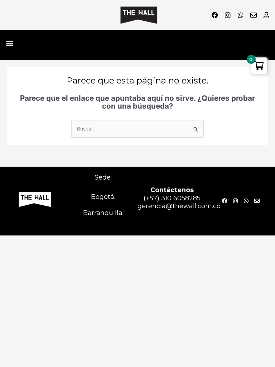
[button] (9, 43)
